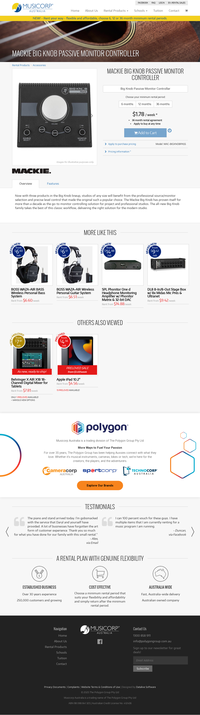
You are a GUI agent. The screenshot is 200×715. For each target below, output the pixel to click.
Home (62, 635)
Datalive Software (146, 686)
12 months (144, 104)
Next (92, 115)
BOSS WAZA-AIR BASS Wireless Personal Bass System (28, 292)
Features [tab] (53, 183)
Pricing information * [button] (119, 151)
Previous (17, 115)
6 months (127, 104)
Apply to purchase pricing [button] (122, 143)
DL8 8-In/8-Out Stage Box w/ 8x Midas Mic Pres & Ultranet (166, 292)
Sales (176, 3)
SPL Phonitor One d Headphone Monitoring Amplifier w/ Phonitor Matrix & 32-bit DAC (119, 294)
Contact (61, 664)
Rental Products (21, 65)
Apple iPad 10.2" (68, 379)
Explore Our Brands (100, 485)
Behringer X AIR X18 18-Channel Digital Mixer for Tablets (29, 382)
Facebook (143, 3)
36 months (163, 104)
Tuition (62, 658)
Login (162, 3)
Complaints (73, 686)
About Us (60, 641)
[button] (7, 532)
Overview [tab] (25, 183)
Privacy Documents (55, 686)
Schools (61, 652)
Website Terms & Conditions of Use (100, 686)
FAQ (153, 3)
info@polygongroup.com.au (152, 641)
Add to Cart (147, 132)
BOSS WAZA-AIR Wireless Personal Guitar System (75, 291)
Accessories (39, 65)
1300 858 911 (142, 635)
